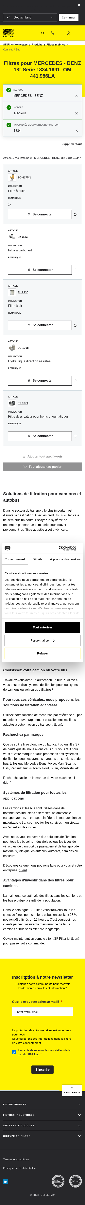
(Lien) (58, 724)
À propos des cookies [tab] (65, 559)
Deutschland (22, 17)
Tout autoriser (42, 627)
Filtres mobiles (56, 44)
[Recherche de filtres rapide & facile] (43, 33)
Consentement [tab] (15, 559)
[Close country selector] (79, 5)
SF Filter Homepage (15, 44)
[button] (69, 17)
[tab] (42, 93)
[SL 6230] (12, 292)
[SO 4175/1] (12, 177)
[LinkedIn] (5, 1181)
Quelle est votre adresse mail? (35, 1001)
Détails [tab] (37, 559)
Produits (37, 44)
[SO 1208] (12, 348)
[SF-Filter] (8, 33)
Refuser (42, 653)
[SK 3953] (12, 237)
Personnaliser (40, 640)
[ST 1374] (12, 403)
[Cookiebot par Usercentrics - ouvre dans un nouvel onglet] (63, 548)
